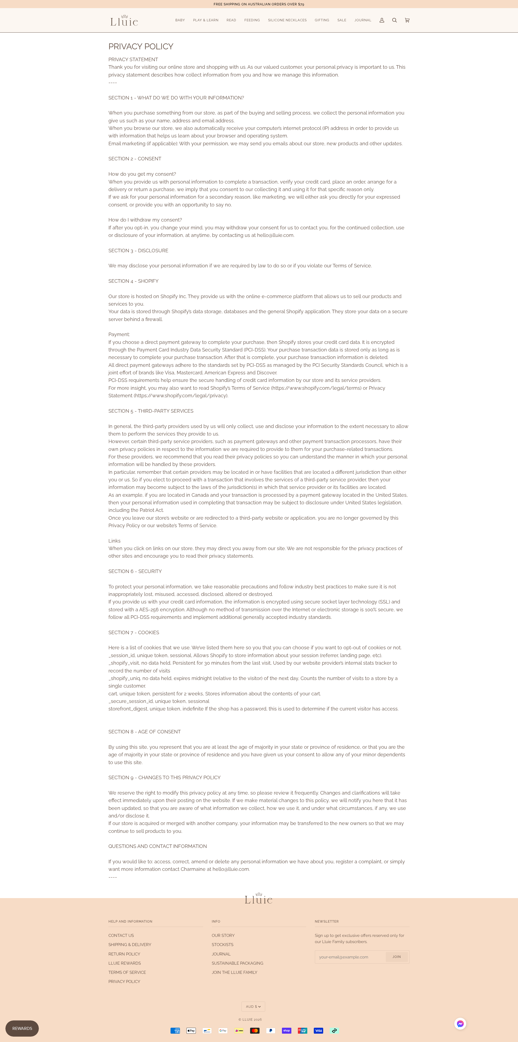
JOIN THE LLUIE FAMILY (234, 972)
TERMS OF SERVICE (127, 972)
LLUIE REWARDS (124, 963)
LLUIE (248, 1019)
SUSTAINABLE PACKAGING (237, 963)
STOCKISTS (222, 944)
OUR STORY (223, 935)
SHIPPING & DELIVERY (129, 944)
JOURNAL (221, 954)
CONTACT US (121, 935)
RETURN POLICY (124, 954)
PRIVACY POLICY (124, 981)
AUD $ (251, 1007)
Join (397, 957)
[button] (460, 1024)
